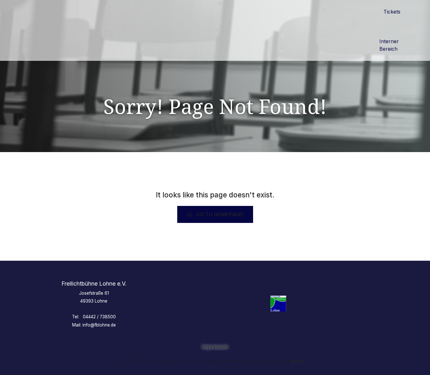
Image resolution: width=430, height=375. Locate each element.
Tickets (391, 12)
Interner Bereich (389, 45)
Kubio (298, 361)
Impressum (215, 347)
